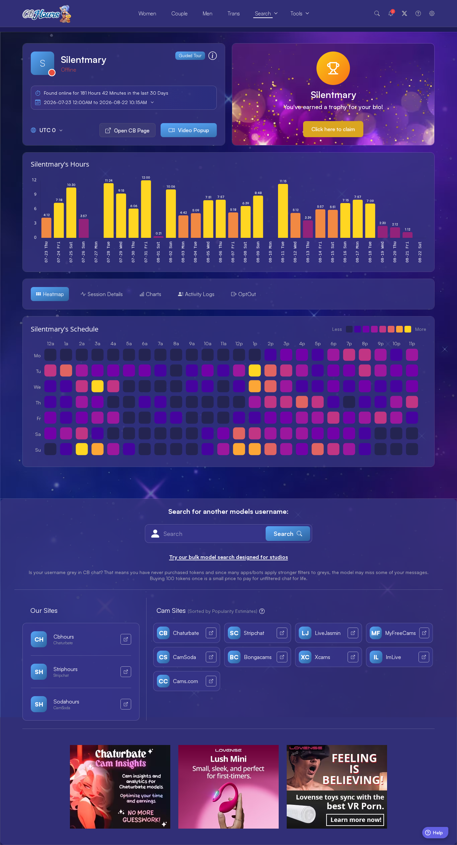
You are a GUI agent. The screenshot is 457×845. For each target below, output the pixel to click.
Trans (233, 13)
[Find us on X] (404, 13)
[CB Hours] (46, 13)
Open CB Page (132, 130)
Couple (179, 13)
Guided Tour (190, 55)
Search (263, 13)
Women (147, 13)
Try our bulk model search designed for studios (228, 557)
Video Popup (193, 130)
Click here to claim (333, 129)
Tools (296, 13)
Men (207, 13)
